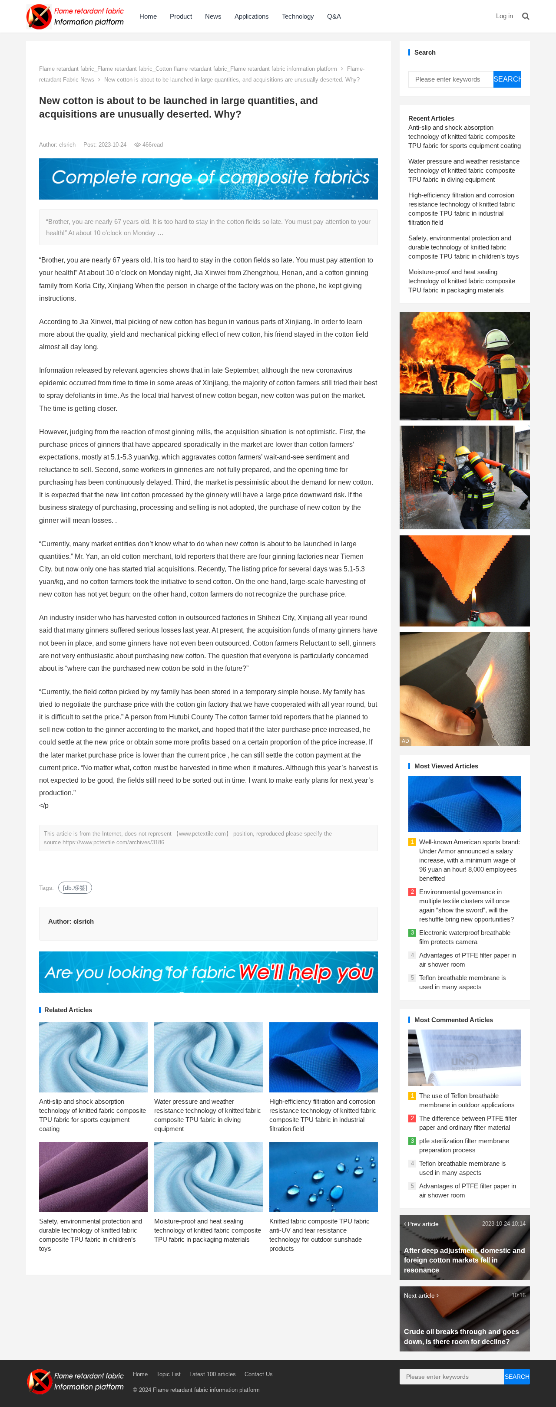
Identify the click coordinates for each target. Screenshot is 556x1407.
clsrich (68, 144)
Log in (504, 16)
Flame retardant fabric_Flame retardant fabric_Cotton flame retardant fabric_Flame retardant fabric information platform (188, 69)
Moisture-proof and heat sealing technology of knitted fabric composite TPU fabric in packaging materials (207, 1230)
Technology (298, 16)
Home (148, 16)
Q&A (334, 16)
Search (507, 79)
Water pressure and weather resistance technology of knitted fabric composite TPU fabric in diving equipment (464, 170)
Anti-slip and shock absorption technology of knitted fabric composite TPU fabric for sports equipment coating (464, 136)
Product (181, 16)
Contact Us (259, 1374)
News (213, 16)
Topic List (168, 1374)
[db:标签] (75, 887)
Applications (252, 16)
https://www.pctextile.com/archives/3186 (113, 842)
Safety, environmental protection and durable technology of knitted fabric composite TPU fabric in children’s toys (463, 247)
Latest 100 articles (212, 1374)
